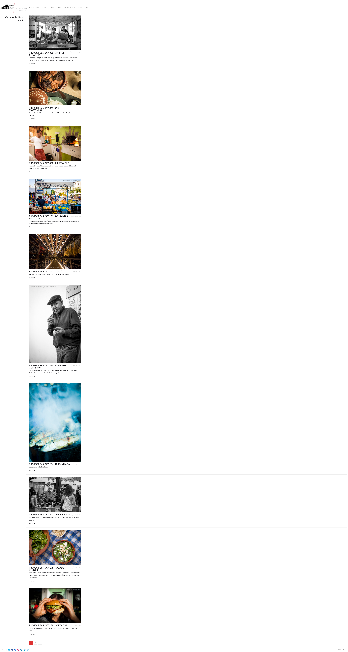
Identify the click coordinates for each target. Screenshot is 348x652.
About (80, 8)
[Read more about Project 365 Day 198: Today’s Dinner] (55, 547)
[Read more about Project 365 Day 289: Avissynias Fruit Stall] (55, 196)
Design (44, 8)
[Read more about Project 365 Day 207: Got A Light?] (55, 494)
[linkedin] (21, 650)
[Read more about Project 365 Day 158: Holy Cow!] (55, 605)
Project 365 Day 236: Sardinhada (49, 464)
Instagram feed (69, 8)
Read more (32, 63)
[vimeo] (28, 650)
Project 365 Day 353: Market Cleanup (46, 53)
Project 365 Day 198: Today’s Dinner (46, 568)
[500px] (9, 650)
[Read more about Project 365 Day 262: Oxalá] (55, 251)
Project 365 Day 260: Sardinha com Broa (48, 366)
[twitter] (24, 650)
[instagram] (18, 650)
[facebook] (12, 650)
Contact (89, 8)
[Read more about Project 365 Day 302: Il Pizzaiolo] (55, 143)
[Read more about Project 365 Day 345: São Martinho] (55, 88)
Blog (59, 8)
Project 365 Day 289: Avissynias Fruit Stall (48, 217)
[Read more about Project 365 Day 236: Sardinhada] (55, 422)
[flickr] (15, 650)
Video (52, 8)
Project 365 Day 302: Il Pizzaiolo (49, 163)
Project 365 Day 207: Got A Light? (49, 514)
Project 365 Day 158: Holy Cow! (48, 625)
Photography (34, 8)
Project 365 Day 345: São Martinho (44, 109)
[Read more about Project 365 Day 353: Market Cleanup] (55, 33)
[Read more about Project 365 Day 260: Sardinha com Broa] (55, 324)
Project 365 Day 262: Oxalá (45, 271)
